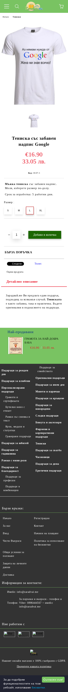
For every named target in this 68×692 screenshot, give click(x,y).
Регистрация (41, 518)
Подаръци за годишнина (10, 452)
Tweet (38, 263)
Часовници (43, 457)
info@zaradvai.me (27, 592)
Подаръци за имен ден (50, 384)
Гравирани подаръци (18, 436)
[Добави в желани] (61, 225)
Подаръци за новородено (44, 407)
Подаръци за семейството (46, 369)
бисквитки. (39, 687)
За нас (6, 525)
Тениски (17, 17)
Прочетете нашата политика (34, 666)
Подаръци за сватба (48, 450)
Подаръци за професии (12, 478)
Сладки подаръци (47, 415)
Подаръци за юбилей (15, 443)
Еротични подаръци (49, 470)
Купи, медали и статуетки (14, 428)
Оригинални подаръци (50, 378)
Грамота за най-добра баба (41, 340)
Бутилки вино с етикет (14, 409)
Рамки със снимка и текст (16, 418)
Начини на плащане (46, 533)
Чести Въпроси (12, 540)
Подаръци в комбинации (11, 488)
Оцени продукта (15, 272)
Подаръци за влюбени (16, 381)
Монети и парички (48, 391)
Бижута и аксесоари (48, 422)
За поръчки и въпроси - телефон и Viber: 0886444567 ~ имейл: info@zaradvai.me (40, 603)
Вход (6, 533)
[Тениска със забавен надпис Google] (34, 107)
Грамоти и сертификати (11, 399)
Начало (6, 17)
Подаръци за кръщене (50, 398)
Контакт (39, 525)
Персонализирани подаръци (13, 389)
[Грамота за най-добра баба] (15, 353)
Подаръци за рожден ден (15, 372)
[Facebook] (7, 614)
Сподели (17, 263)
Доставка (8, 574)
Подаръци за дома (47, 463)
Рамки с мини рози (14, 460)
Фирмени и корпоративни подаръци (45, 433)
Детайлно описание (22, 281)
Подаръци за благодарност (10, 469)
